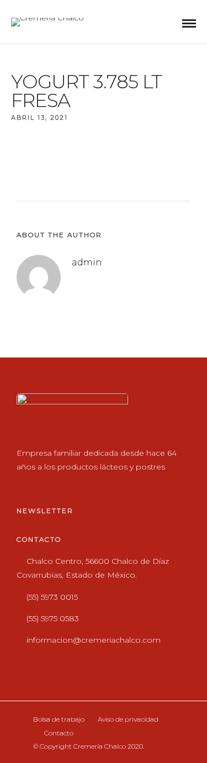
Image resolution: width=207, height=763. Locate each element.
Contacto (58, 733)
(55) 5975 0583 (52, 618)
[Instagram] (70, 484)
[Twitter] (49, 484)
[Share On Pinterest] (64, 719)
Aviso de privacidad (128, 719)
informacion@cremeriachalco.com (93, 640)
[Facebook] (27, 484)
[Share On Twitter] (48, 719)
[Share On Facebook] (32, 719)
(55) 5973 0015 (52, 597)
